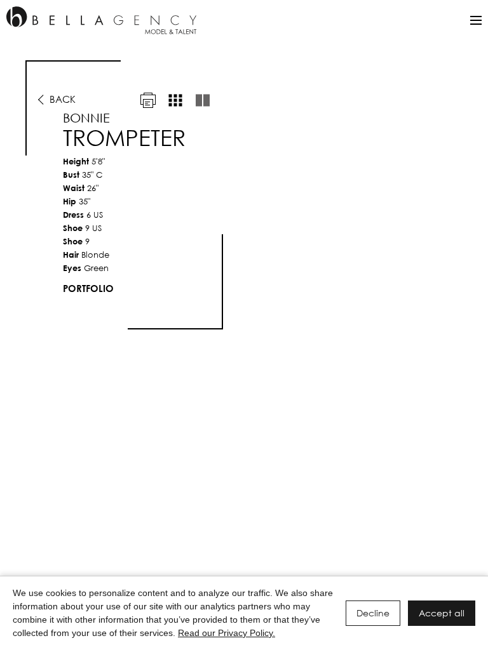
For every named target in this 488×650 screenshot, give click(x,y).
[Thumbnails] (175, 100)
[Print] (148, 100)
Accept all (441, 613)
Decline (373, 613)
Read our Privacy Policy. (226, 633)
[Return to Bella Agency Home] (101, 20)
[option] (244, 194)
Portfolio (88, 288)
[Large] (202, 100)
